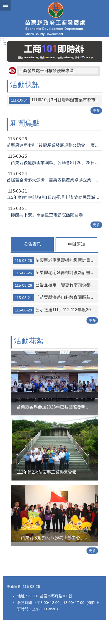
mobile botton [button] (5, 5)
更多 (96, 110)
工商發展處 (54, 18)
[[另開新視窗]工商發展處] (54, 51)
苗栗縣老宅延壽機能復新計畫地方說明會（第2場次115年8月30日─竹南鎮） (56, 272)
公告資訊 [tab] (32, 244)
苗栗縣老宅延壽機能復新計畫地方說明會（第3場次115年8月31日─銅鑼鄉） (56, 260)
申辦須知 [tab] (76, 244)
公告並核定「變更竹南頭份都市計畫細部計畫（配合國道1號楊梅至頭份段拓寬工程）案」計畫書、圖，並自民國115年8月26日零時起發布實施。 (56, 285)
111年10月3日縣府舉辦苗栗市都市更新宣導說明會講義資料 (56, 100)
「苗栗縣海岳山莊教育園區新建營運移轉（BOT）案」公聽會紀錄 (56, 297)
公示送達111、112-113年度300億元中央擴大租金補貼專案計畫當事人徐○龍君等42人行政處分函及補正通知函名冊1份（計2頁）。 (56, 309)
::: (2, 39)
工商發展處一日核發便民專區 (46, 70)
